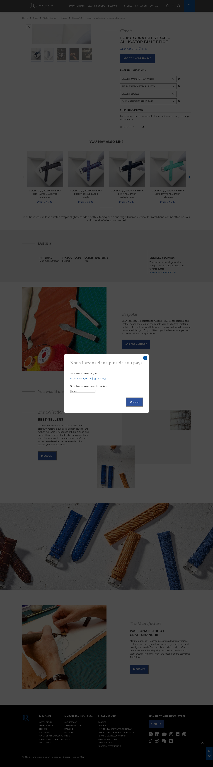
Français (83, 378)
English (74, 378)
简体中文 (101, 378)
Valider (134, 402)
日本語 (92, 378)
